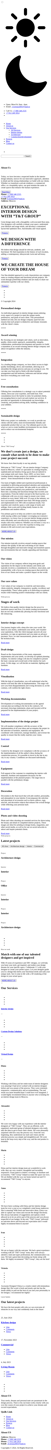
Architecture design (17, 846)
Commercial (38, 846)
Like (8, 1327)
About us (9, 126)
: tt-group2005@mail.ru (21, 107)
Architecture (16, 135)
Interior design (16, 132)
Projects (9, 139)
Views (8, 1332)
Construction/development (21, 137)
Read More (6, 192)
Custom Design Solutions (11, 1031)
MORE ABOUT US (8, 531)
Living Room (7, 1367)
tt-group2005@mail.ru (16, 199)
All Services (15, 130)
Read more (5, 643)
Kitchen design (8, 1322)
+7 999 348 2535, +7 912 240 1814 (11, 195)
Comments (10, 1329)
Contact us (10, 143)
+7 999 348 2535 (19, 111)
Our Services (11, 128)
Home (8, 124)
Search (27, 156)
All (5, 846)
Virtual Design (7, 1054)
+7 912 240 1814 (12, 113)
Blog (8, 141)
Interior (29, 846)
